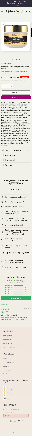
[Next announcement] (30, 3)
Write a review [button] (16, 298)
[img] (5, 309)
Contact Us (7, 370)
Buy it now (16, 97)
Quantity (3, 83)
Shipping (10, 80)
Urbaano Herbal (18, 432)
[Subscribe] (27, 416)
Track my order (8, 374)
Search (5, 358)
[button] (2, 11)
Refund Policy (7, 343)
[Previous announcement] (2, 3)
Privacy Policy (7, 336)
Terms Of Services (9, 347)
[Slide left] (12, 59)
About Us (6, 366)
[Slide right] (19, 59)
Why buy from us (8, 362)
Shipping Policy (8, 339)
